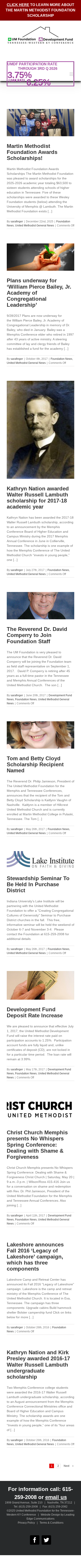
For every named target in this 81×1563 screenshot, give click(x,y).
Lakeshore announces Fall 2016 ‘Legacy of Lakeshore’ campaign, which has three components (35, 1256)
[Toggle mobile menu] (72, 74)
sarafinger (17, 221)
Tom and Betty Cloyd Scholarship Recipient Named (35, 764)
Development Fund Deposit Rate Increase (35, 1012)
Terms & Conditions (51, 1522)
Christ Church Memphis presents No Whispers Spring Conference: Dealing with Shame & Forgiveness (37, 1144)
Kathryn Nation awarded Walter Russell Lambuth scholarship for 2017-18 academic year (38, 498)
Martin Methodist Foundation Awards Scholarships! (32, 152)
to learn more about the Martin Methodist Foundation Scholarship (40, 10)
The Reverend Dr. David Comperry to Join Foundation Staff (37, 635)
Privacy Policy (26, 1522)
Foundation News (61, 358)
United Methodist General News (34, 225)
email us (56, 1497)
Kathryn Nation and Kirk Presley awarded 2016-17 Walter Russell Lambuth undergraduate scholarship (38, 1364)
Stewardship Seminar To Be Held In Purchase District (38, 884)
